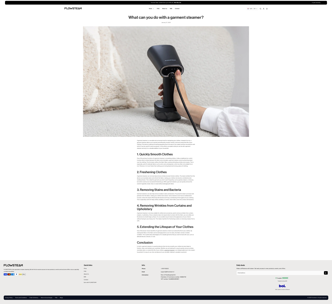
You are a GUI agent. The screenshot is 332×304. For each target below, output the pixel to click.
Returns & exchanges (46, 297)
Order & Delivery (33, 297)
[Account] (264, 9)
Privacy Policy (9, 297)
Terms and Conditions (21, 297)
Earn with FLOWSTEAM (90, 282)
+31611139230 (165, 268)
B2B (85, 277)
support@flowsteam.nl (167, 272)
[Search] (260, 9)
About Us (86, 274)
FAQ (85, 271)
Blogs (61, 297)
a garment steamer (169, 250)
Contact (86, 279)
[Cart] (267, 9)
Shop (85, 268)
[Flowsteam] (73, 8)
